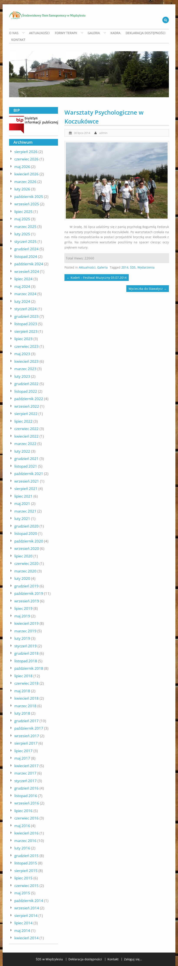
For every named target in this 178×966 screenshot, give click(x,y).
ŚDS (133, 267)
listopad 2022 (25, 391)
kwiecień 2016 (26, 833)
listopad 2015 (25, 862)
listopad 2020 (25, 533)
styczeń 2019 (25, 645)
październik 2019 (28, 593)
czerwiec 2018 (26, 683)
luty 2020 (22, 578)
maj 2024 (22, 286)
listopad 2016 (25, 795)
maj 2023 (22, 353)
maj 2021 (22, 503)
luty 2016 (22, 848)
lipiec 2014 (23, 922)
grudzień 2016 (26, 788)
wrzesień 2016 (26, 803)
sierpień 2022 (26, 413)
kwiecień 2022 (26, 436)
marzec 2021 (25, 511)
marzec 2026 (25, 181)
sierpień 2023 (26, 331)
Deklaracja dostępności (145, 33)
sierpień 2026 (26, 151)
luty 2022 (22, 451)
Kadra (115, 33)
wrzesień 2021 (26, 481)
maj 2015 (22, 892)
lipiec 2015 (23, 877)
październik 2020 (28, 541)
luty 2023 (22, 376)
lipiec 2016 (23, 810)
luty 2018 (22, 713)
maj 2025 (22, 218)
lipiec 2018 (23, 675)
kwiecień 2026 (26, 173)
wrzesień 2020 (26, 548)
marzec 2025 (25, 226)
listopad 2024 (25, 256)
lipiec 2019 (23, 608)
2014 (124, 267)
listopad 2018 (25, 660)
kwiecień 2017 (26, 765)
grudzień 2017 (26, 720)
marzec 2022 (25, 443)
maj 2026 (22, 166)
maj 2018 (22, 690)
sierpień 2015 (26, 870)
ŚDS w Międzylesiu (49, 959)
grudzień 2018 (26, 653)
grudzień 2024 (26, 248)
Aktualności (39, 33)
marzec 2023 (25, 368)
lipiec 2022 (23, 421)
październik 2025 (28, 196)
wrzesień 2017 (26, 735)
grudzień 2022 (26, 383)
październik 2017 (28, 728)
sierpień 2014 (26, 915)
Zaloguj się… (133, 959)
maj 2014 (22, 930)
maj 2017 (22, 758)
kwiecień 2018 (26, 698)
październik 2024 (28, 263)
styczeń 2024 (25, 308)
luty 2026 (22, 188)
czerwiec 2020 (26, 563)
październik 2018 (28, 668)
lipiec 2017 (23, 750)
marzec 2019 (25, 630)
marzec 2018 (25, 705)
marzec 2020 (25, 571)
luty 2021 (22, 518)
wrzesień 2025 (26, 203)
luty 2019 (22, 638)
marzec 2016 (25, 840)
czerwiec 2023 (26, 346)
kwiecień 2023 (26, 361)
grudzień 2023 (26, 316)
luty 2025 (22, 233)
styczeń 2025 (25, 241)
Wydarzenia (146, 267)
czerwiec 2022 (26, 428)
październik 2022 (28, 398)
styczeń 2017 (25, 780)
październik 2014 (28, 900)
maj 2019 (22, 615)
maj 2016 (22, 825)
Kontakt (18, 40)
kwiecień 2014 (26, 937)
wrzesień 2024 (26, 271)
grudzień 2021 (26, 458)
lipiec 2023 (23, 338)
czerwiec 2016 (26, 818)
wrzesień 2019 (26, 600)
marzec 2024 (25, 293)
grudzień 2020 (26, 526)
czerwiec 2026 (26, 159)
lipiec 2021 (23, 496)
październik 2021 (28, 473)
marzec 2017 (25, 773)
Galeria (102, 267)
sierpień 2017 (26, 743)
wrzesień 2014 (26, 907)
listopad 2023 (25, 323)
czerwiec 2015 (26, 885)
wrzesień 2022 (26, 406)
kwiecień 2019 (26, 623)
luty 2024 (22, 301)
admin (103, 133)
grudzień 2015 (26, 855)
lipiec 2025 (23, 211)
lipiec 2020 (23, 556)
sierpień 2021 (26, 488)
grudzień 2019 (26, 586)
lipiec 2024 (23, 278)
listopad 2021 (25, 466)
